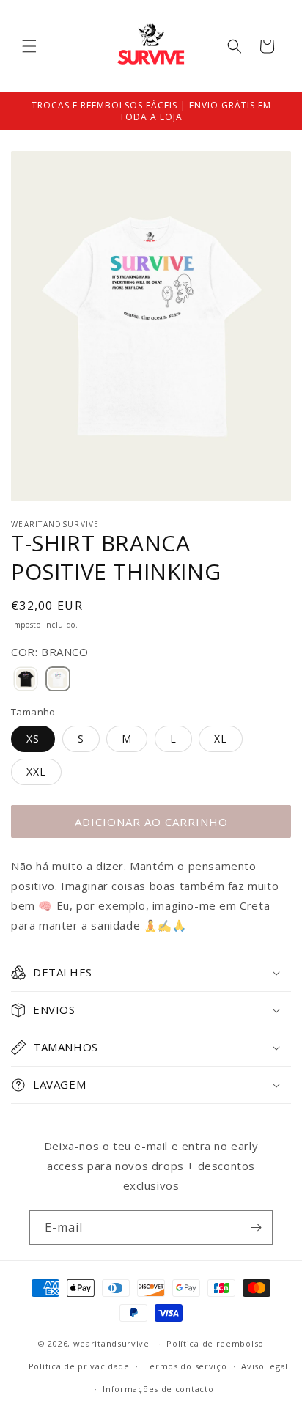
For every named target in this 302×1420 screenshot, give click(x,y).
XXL (36, 772)
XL (220, 739)
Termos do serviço (185, 1366)
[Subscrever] (256, 1227)
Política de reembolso (215, 1343)
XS (33, 739)
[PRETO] (25, 680)
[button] (29, 46)
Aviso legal (264, 1366)
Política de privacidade (79, 1366)
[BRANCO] (58, 680)
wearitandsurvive (111, 1343)
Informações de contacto (158, 1388)
